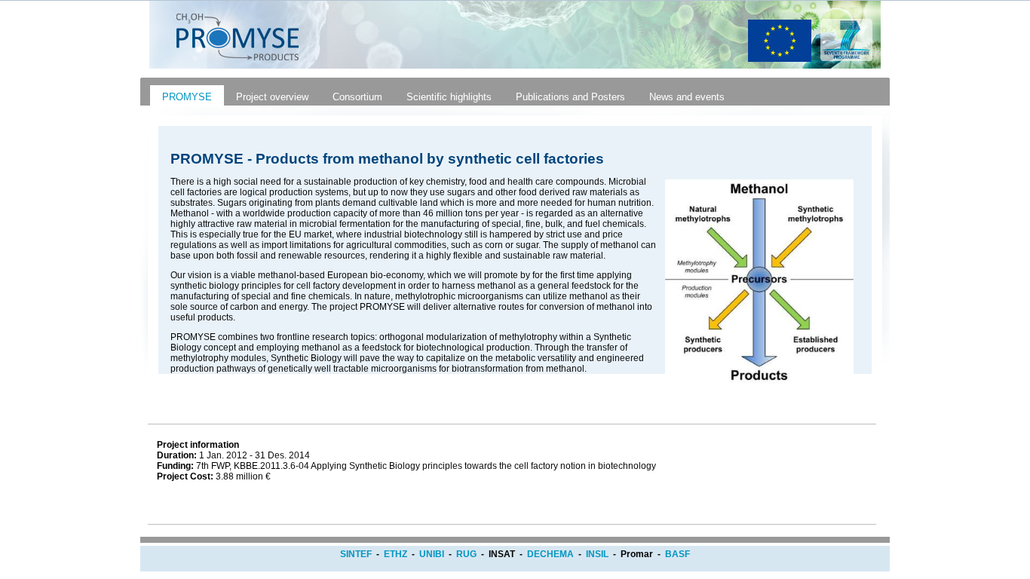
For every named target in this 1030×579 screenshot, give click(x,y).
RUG (466, 554)
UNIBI (431, 554)
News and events (687, 97)
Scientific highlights (449, 97)
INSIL (597, 554)
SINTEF (356, 554)
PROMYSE (187, 97)
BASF (677, 554)
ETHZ (395, 554)
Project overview (272, 97)
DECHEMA (550, 554)
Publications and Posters (570, 97)
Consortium (357, 97)
